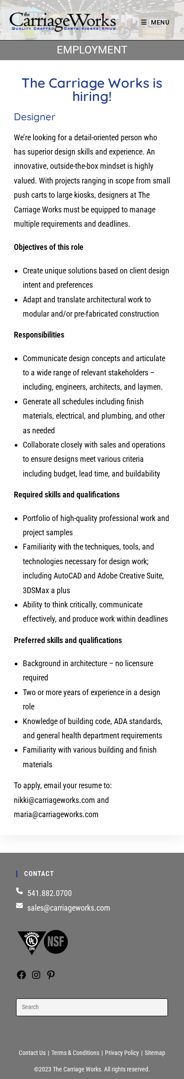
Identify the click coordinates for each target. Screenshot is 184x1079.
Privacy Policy (122, 1052)
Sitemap (155, 1052)
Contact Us (32, 1052)
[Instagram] (36, 977)
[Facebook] (21, 977)
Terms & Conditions (75, 1052)
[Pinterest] (51, 977)
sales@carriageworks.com (68, 907)
